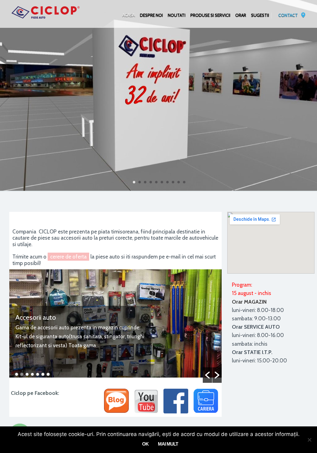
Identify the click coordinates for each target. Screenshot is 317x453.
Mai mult (168, 444)
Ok (145, 444)
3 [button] (27, 374)
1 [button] (17, 374)
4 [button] (32, 374)
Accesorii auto (35, 317)
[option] (115, 326)
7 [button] (48, 374)
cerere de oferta (68, 257)
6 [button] (43, 374)
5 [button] (38, 374)
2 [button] (22, 374)
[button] (207, 375)
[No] (309, 440)
